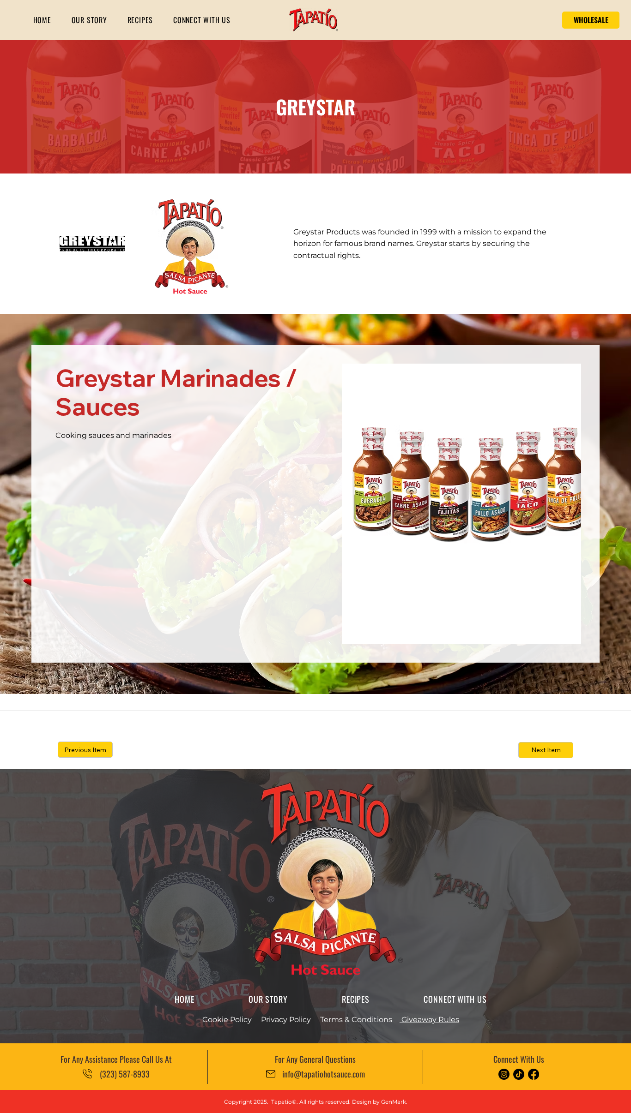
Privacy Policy (286, 1019)
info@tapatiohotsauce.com (323, 1074)
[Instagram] (504, 1074)
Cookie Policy (227, 1019)
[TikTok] (518, 1074)
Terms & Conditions (356, 1019)
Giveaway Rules (429, 1019)
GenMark (393, 1101)
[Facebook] (533, 1074)
